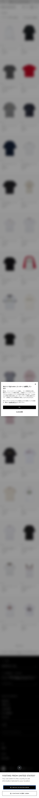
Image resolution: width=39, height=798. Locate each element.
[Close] (19, 767)
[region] (19, 399)
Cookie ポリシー (13, 402)
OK (19, 407)
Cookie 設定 (19, 411)
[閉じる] (35, 384)
